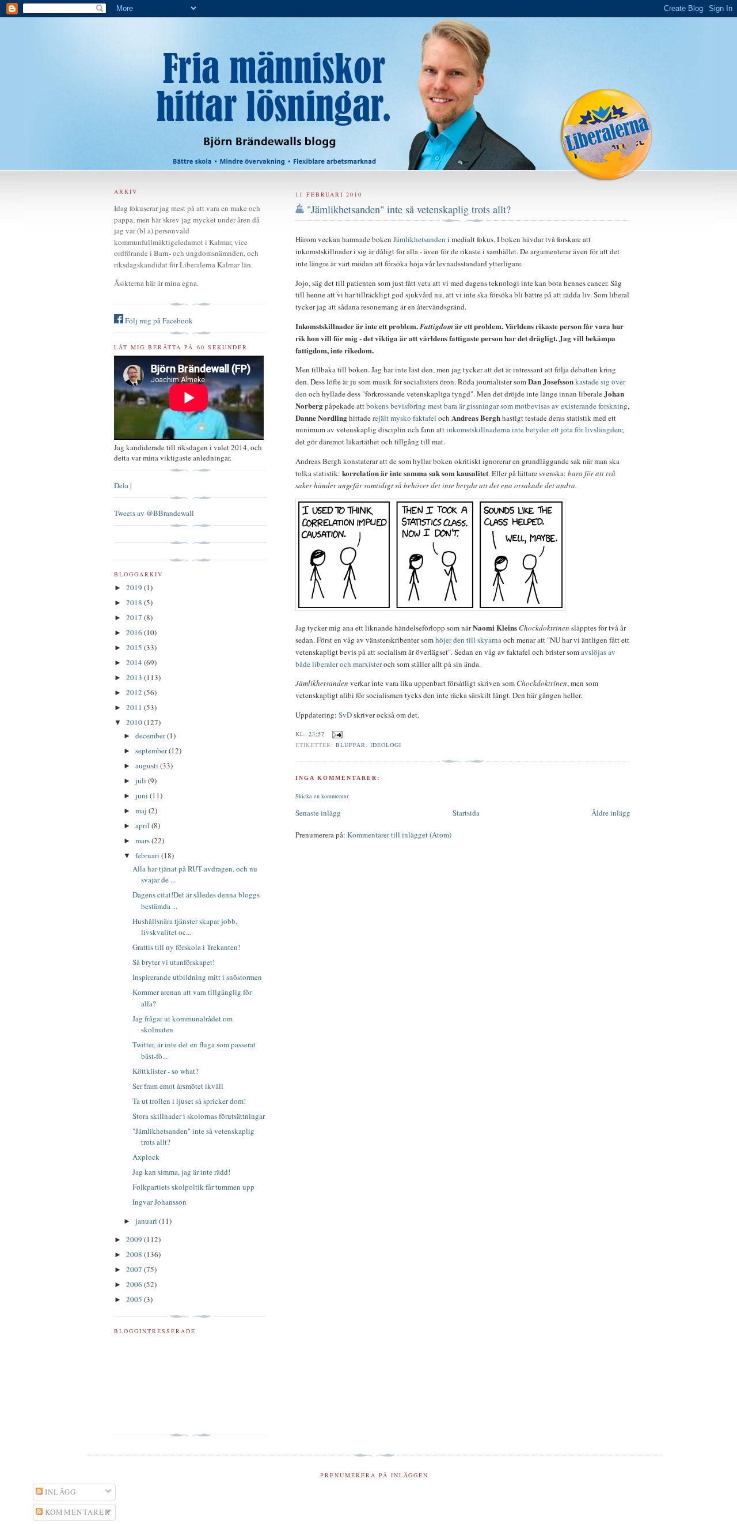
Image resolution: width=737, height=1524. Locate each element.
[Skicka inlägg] (336, 734)
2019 (135, 587)
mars (143, 840)
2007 (135, 1269)
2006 (135, 1284)
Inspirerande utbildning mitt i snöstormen (197, 977)
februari (148, 855)
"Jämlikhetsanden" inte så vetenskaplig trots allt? (409, 209)
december (151, 735)
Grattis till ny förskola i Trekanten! (186, 947)
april (143, 825)
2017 (135, 617)
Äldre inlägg (610, 813)
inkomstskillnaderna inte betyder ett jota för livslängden (534, 429)
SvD (345, 715)
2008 (135, 1254)
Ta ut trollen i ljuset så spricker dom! (189, 1101)
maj (142, 810)
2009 (135, 1239)
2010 (135, 722)
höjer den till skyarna (468, 640)
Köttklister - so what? (165, 1071)
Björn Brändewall (368, 86)
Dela (121, 485)
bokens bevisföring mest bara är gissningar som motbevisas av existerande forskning (497, 406)
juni (142, 795)
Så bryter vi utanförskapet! (173, 962)
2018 (135, 602)
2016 (135, 632)
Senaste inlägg (318, 813)
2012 (135, 692)
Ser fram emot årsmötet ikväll (177, 1086)
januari (147, 1221)
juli (141, 780)
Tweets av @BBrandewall (154, 513)
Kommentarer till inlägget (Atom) (399, 834)
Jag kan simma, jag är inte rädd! (181, 1172)
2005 (135, 1299)
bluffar (351, 745)
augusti (147, 765)
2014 (135, 662)
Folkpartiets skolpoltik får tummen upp (193, 1187)
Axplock (145, 1157)
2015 (135, 647)
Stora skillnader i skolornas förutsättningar (198, 1116)
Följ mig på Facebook (158, 320)
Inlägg (60, 1492)
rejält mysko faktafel (404, 418)
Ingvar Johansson (159, 1202)
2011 (135, 707)
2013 (135, 677)
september (152, 750)
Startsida (466, 813)
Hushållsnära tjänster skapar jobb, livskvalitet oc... (184, 927)
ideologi (385, 745)
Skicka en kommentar (321, 796)
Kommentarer (77, 1512)
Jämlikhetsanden (419, 239)
